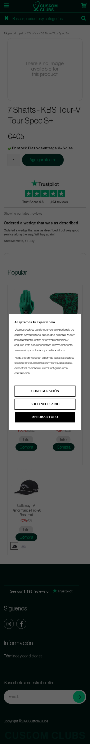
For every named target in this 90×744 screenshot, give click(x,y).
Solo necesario (45, 404)
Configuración (45, 391)
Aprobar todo (45, 417)
